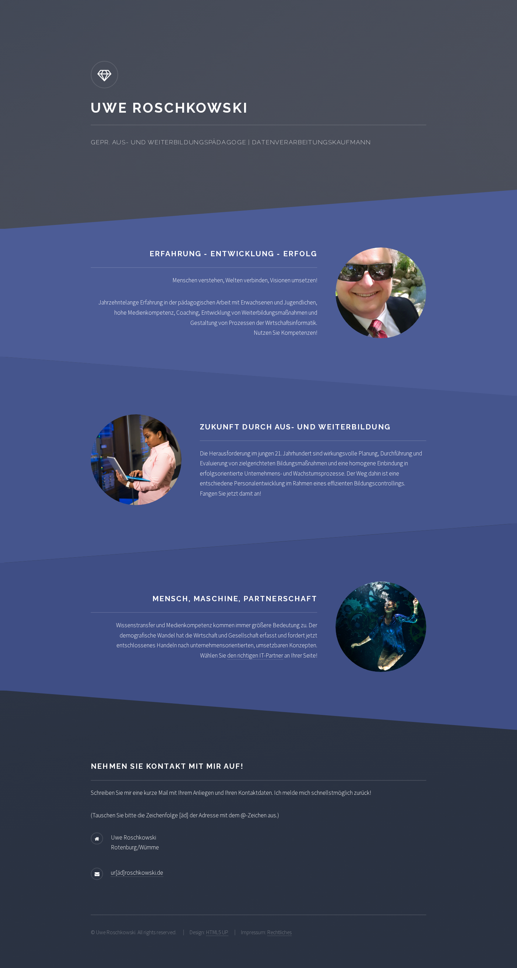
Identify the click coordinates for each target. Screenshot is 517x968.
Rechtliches (279, 932)
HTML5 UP (217, 932)
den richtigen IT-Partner (255, 655)
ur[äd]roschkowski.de (137, 872)
